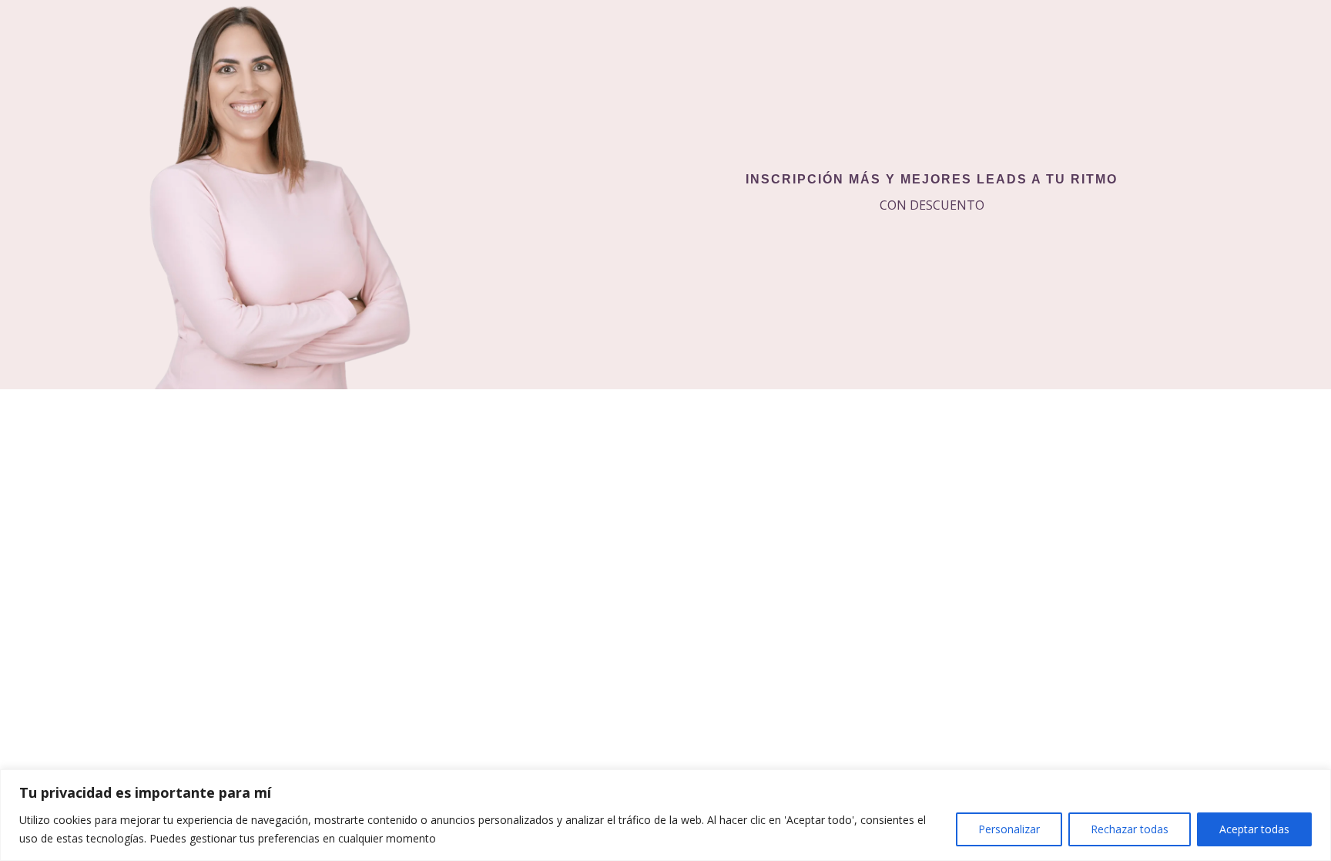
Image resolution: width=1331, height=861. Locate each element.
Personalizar (1009, 829)
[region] (665, 815)
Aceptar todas (1254, 829)
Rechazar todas (1129, 829)
